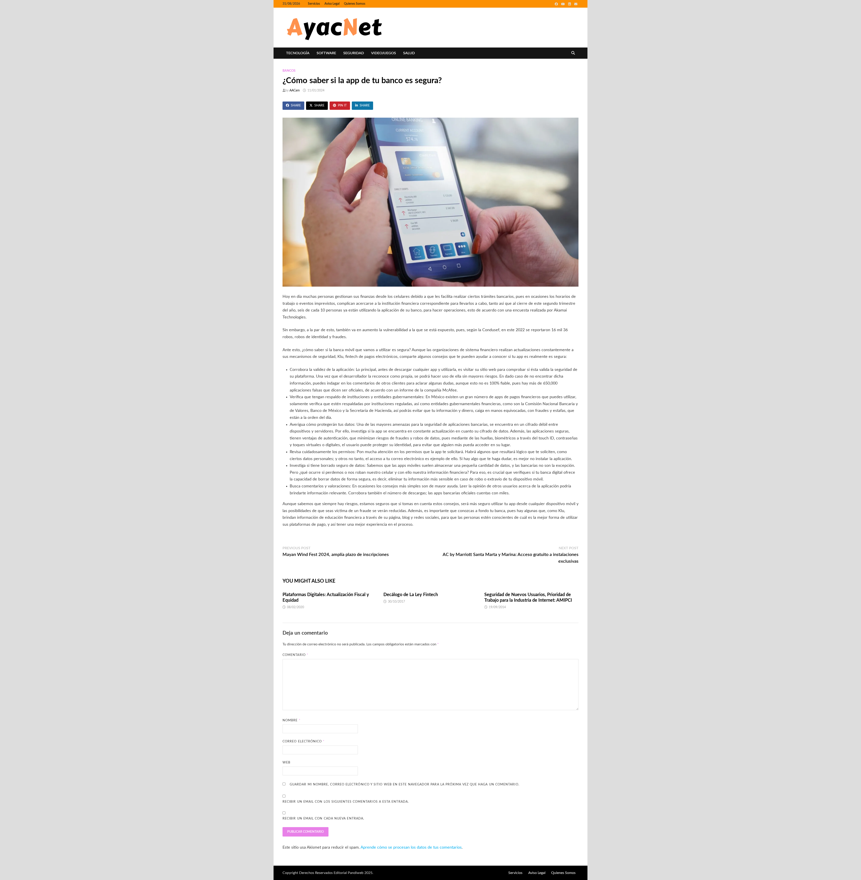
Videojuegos (383, 53)
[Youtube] (563, 4)
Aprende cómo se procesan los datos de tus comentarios (411, 847)
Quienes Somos (354, 3)
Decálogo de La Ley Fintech (410, 594)
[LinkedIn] (570, 4)
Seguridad (353, 53)
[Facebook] (557, 4)
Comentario (295, 655)
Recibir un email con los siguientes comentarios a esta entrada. (346, 801)
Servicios (314, 3)
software (326, 53)
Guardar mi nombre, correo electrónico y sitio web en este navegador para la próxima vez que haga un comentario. (404, 784)
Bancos (289, 70)
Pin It (342, 105)
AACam (294, 90)
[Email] (575, 4)
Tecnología (297, 53)
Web (286, 762)
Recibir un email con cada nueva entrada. (323, 818)
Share (296, 105)
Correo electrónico (304, 741)
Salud (409, 53)
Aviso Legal (331, 3)
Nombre (291, 720)
